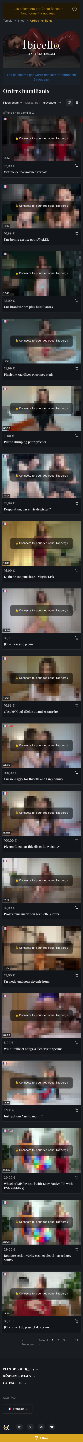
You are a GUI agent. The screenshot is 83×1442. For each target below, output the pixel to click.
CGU (6, 1397)
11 (76, 1340)
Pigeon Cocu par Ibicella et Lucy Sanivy (32, 846)
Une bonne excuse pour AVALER (26, 239)
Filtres (44, 1438)
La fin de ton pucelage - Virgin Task (29, 577)
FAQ (13, 1397)
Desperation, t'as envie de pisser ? (27, 509)
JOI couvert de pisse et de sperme (27, 1327)
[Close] (74, 8)
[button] (41, 1369)
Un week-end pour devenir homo (27, 981)
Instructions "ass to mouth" (23, 1116)
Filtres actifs (11, 102)
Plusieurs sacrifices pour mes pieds (28, 374)
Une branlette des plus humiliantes (28, 307)
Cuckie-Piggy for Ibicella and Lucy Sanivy (33, 779)
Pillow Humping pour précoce (25, 442)
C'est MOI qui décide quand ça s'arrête (31, 711)
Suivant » (43, 1342)
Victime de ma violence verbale (25, 172)
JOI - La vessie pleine (19, 644)
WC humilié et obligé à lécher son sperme (33, 1049)
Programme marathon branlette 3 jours (31, 914)
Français (18, 1408)
